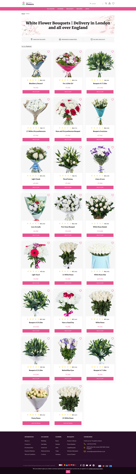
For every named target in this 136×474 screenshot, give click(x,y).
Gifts (87, 9)
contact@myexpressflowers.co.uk (96, 451)
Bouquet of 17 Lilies (100, 83)
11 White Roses (68, 275)
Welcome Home (45, 451)
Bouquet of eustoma (100, 131)
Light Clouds (36, 179)
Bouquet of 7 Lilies (100, 370)
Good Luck (44, 447)
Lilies (56, 447)
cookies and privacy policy (96, 468)
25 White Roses (68, 418)
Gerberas (58, 454)
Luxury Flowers (71, 454)
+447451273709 (91, 444)
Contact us (28, 444)
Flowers (60, 9)
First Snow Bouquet (68, 227)
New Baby (44, 444)
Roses (57, 441)
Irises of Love (100, 179)
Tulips (57, 451)
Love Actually (36, 227)
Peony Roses (35, 418)
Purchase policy (29, 447)
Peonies (57, 444)
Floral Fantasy (68, 179)
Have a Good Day (68, 322)
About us (27, 441)
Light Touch (36, 275)
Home (23, 13)
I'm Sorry (43, 454)
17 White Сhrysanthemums (36, 131)
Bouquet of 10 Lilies (36, 322)
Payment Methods (30, 451)
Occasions (50, 9)
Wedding (43, 441)
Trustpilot (94, 441)
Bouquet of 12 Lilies (36, 370)
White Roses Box (100, 275)
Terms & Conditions (30, 454)
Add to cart (36, 91)
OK (68, 471)
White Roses (100, 322)
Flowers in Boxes (71, 441)
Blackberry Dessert (36, 83)
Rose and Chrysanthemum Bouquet (68, 131)
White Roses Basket (100, 227)
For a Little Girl (68, 83)
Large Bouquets (71, 447)
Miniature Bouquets (72, 451)
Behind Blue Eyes (68, 370)
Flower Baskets (71, 444)
